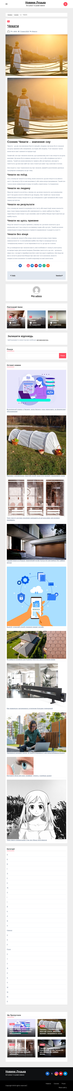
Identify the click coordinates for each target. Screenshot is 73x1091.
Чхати (11, 320)
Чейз (13, 275)
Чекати (13, 26)
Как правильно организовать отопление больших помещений (30, 708)
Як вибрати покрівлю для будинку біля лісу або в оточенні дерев (31, 659)
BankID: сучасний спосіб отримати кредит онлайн (25, 627)
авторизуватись (42, 340)
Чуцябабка (54, 320)
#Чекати (34, 31)
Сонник (56, 1083)
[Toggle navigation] (6, 4)
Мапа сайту (63, 1087)
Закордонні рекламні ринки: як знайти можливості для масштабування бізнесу (36, 753)
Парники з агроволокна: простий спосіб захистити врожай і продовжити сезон (36, 476)
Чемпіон (59, 275)
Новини (9, 930)
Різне (9, 949)
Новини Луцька (35, 2)
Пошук (10, 349)
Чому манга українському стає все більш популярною (27, 840)
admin (15, 31)
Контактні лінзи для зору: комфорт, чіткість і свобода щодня (29, 776)
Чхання (32, 320)
